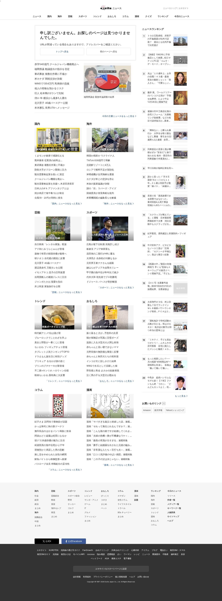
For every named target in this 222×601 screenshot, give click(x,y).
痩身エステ (116, 558)
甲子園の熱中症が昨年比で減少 (103, 272)
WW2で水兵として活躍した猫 (102, 365)
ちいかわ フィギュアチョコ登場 (51, 347)
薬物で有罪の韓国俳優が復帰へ (51, 253)
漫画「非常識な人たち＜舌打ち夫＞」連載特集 (110, 449)
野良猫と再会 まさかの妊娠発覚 (103, 370)
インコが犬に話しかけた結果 (101, 361)
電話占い (164, 550)
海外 (60, 16)
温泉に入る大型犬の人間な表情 (103, 342)
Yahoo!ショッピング (175, 410)
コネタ (104, 500)
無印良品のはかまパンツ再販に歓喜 (53, 431)
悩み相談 (101, 554)
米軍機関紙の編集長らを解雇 (101, 197)
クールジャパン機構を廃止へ (49, 179)
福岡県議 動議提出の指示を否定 (52, 69)
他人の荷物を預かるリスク (49, 88)
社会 (37, 496)
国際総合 (38, 517)
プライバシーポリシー (103, 576)
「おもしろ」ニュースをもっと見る (115, 381)
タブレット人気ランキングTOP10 (52, 351)
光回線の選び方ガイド (70, 550)
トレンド (97, 16)
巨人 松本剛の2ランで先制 (49, 93)
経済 (37, 500)
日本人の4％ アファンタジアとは (52, 188)
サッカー (72, 504)
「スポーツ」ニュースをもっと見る (115, 287)
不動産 (165, 554)
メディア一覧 (173, 504)
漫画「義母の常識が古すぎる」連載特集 (107, 440)
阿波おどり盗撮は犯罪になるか (51, 435)
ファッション (90, 516)
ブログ (155, 550)
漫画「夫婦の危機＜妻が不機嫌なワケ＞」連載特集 (110, 435)
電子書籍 (127, 558)
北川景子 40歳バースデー (48, 263)
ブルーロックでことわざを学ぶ (51, 337)
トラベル (121, 508)
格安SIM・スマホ (177, 550)
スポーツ (83, 16)
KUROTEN (53, 550)
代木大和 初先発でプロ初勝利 (102, 277)
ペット (104, 508)
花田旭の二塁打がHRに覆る (101, 253)
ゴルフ (71, 508)
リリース (171, 496)
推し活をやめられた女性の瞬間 (51, 454)
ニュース (37, 16)
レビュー (88, 496)
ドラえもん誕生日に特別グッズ (51, 356)
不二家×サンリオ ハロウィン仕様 (52, 370)
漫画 (137, 16)
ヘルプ (170, 520)
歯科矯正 (175, 554)
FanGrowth (87, 550)
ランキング (163, 16)
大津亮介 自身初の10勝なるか (102, 258)
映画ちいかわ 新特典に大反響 (50, 375)
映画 (53, 500)
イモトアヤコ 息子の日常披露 (50, 272)
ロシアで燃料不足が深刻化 (100, 169)
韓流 (53, 512)
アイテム (145, 550)
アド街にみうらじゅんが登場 (49, 248)
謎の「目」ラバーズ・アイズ (101, 188)
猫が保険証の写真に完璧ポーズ (103, 337)
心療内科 (135, 550)
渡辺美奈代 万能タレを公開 (49, 267)
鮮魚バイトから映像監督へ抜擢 (51, 459)
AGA (107, 558)
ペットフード (96, 558)
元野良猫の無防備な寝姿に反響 (103, 351)
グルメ (87, 512)
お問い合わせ (143, 576)
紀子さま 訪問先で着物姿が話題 (51, 421)
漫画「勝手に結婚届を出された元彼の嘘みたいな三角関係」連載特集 (110, 445)
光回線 (56, 554)
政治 (37, 504)
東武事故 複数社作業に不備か (51, 73)
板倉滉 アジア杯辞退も (98, 248)
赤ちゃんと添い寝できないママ (103, 347)
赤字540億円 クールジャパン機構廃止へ (57, 64)
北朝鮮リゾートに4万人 (99, 165)
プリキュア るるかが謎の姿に (50, 361)
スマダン (121, 496)
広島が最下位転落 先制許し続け (103, 244)
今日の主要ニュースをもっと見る (118, 116)
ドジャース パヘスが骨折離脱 (102, 281)
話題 (136, 500)
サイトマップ (173, 516)
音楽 (53, 504)
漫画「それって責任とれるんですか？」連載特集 (110, 426)
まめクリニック (102, 550)
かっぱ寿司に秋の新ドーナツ (49, 426)
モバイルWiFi (79, 554)
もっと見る (180, 396)
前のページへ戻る (108, 51)
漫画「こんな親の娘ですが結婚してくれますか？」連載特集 (110, 431)
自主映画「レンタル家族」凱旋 (51, 244)
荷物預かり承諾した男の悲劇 (49, 449)
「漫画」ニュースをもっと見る (117, 465)
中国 (37, 521)
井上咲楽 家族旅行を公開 (47, 286)
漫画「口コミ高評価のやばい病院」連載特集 (109, 454)
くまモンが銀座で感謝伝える (49, 155)
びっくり (105, 496)
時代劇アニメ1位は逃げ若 (48, 333)
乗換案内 (156, 554)
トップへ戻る (62, 51)
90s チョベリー (125, 512)
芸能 (70, 16)
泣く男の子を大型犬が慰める (101, 375)
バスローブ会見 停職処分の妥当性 (52, 463)
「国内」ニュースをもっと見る (65, 203)
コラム (125, 16)
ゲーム (87, 504)
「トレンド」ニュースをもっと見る (63, 381)
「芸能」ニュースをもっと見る (65, 292)
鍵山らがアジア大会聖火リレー (103, 267)
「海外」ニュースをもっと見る (117, 203)
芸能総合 (55, 496)
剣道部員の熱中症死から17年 (49, 445)
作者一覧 (171, 500)
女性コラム (122, 500)
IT (85, 508)
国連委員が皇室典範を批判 (100, 193)
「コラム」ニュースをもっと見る (64, 469)
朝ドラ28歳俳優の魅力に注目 (50, 440)
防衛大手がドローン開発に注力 (51, 169)
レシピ (137, 554)
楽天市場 (158, 410)
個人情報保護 (121, 576)
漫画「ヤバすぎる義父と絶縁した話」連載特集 (110, 421)
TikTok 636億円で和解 (98, 160)
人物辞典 (171, 512)
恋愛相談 (111, 554)
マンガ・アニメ (91, 500)
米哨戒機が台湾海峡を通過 (100, 174)
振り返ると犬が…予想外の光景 (102, 333)
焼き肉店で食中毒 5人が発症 (49, 193)
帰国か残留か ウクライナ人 (101, 155)
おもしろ (112, 16)
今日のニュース (181, 16)
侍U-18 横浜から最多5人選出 (51, 98)
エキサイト (184, 8)
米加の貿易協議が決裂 (98, 183)
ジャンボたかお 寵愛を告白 (49, 281)
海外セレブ (56, 508)
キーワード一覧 (174, 508)
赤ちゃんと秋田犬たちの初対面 (103, 356)
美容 (183, 554)
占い (119, 554)
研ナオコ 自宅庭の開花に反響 (50, 258)
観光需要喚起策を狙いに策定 (49, 174)
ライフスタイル (124, 504)
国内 (49, 16)
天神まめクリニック (120, 550)
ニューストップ (170, 8)
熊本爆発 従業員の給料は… (48, 160)
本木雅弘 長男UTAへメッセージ (52, 107)
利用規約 (87, 576)
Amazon (147, 410)
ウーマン (127, 554)
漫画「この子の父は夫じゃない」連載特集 (108, 459)
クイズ (148, 16)
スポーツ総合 (74, 496)
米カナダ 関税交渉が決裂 (48, 78)
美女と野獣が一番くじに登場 (49, 342)
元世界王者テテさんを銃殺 (100, 263)
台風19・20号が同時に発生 (49, 197)
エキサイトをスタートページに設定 (111, 568)
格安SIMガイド (43, 554)
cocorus (91, 554)
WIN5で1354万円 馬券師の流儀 (52, 83)
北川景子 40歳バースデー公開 (51, 102)
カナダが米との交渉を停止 (100, 179)
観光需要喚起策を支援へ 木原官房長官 (54, 183)
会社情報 (77, 576)
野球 (70, 500)
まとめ (37, 508)
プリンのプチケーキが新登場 (49, 365)
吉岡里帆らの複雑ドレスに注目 (51, 277)
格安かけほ (66, 554)
